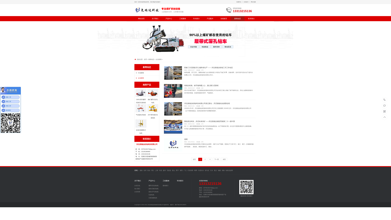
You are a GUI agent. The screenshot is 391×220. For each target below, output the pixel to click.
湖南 (223, 170)
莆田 (181, 170)
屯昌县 (169, 170)
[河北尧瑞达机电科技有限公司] (159, 10)
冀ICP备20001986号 (180, 204)
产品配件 (210, 18)
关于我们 (155, 18)
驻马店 (207, 170)
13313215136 (384, 100)
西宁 (177, 170)
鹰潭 (195, 170)
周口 (152, 170)
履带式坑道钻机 (154, 185)
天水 (211, 170)
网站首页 (141, 18)
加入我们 (137, 188)
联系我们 (251, 18)
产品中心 (169, 18)
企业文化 (137, 185)
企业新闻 (158, 59)
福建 (219, 170)
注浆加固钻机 (153, 198)
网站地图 (253, 2)
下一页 (216, 159)
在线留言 (246, 2)
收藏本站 (238, 2)
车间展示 (196, 18)
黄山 (173, 170)
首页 (145, 59)
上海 (156, 170)
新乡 (148, 170)
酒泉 (141, 170)
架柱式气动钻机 (154, 191)
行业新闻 (141, 73)
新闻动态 (237, 18)
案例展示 (165, 185)
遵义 (215, 170)
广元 (185, 170)
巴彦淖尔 (201, 170)
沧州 (145, 170)
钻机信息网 (229, 170)
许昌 (160, 170)
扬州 (164, 170)
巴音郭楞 (190, 170)
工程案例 (182, 18)
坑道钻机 (151, 194)
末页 (224, 159)
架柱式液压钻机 (154, 188)
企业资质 (137, 191)
